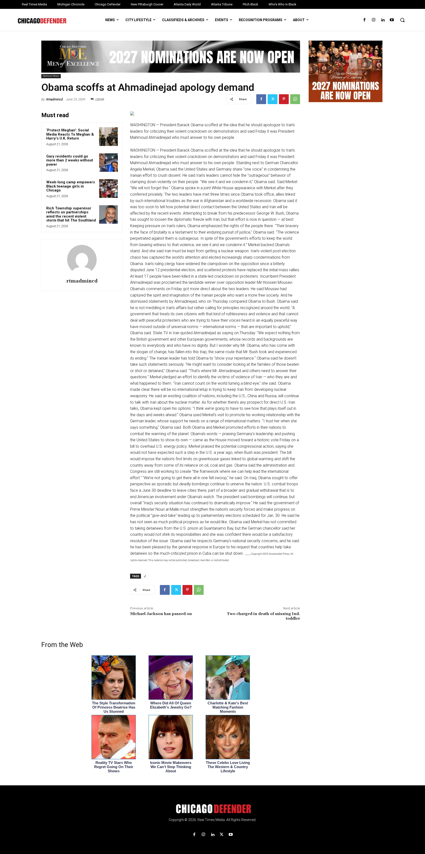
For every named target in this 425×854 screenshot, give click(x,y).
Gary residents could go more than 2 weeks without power (69, 160)
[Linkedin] (382, 20)
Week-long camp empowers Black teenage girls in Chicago (70, 186)
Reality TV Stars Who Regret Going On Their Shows (113, 766)
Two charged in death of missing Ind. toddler (263, 616)
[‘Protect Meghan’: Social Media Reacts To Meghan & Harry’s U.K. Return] (108, 136)
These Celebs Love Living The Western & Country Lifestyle (228, 766)
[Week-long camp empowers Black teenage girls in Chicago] (108, 188)
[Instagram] (373, 20)
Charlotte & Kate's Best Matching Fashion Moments (228, 707)
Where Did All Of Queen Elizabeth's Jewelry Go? (171, 705)
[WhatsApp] (295, 99)
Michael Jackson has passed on (161, 613)
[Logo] (212, 809)
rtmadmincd (54, 99)
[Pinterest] (284, 99)
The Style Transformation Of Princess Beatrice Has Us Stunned (113, 707)
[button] (402, 20)
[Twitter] (272, 99)
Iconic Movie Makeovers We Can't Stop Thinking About (170, 766)
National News (51, 76)
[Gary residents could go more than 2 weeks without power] (108, 162)
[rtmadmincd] (82, 259)
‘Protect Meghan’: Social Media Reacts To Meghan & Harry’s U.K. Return (70, 134)
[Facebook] (364, 20)
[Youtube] (392, 20)
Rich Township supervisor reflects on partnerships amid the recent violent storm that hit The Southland (71, 214)
